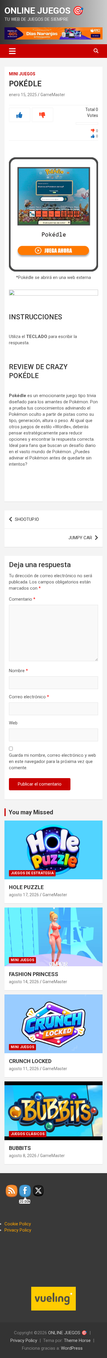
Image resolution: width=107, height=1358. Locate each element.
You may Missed (31, 812)
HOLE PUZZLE (26, 887)
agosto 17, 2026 (24, 894)
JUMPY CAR (80, 537)
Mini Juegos (22, 74)
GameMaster (52, 94)
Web (13, 723)
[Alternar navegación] (12, 51)
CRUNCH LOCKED (30, 1061)
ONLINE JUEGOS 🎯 (44, 10)
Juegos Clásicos (28, 1134)
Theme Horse (77, 1340)
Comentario (22, 599)
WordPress (72, 1348)
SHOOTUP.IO (27, 519)
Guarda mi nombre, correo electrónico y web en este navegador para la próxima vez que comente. (52, 761)
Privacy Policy (17, 1230)
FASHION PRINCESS (33, 974)
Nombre (18, 670)
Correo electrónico (29, 696)
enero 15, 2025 (23, 94)
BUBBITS (20, 1148)
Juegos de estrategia (32, 873)
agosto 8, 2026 (23, 1155)
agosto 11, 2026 (24, 1068)
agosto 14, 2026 (24, 981)
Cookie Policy (17, 1224)
